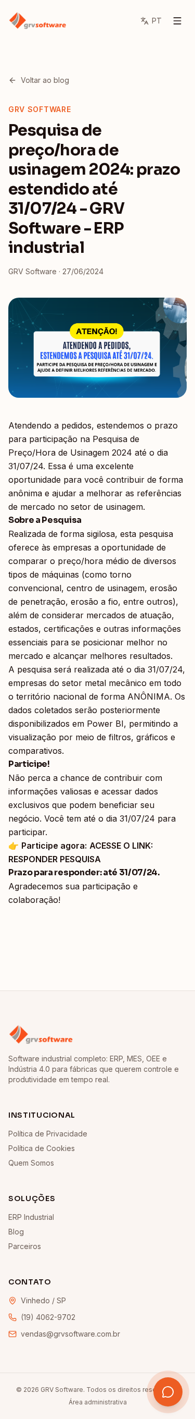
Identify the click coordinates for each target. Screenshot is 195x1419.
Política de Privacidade (47, 1133)
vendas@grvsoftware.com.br (70, 1333)
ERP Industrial (31, 1217)
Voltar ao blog (45, 80)
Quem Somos (31, 1162)
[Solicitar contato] (168, 1391)
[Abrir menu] (177, 20)
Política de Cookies (41, 1148)
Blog (16, 1231)
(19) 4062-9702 (48, 1317)
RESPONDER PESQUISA (54, 859)
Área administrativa (98, 1402)
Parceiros (24, 1246)
